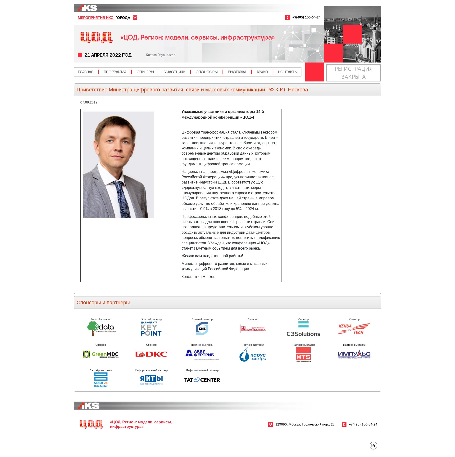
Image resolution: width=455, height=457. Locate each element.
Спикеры (145, 72)
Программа (115, 72)
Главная (85, 72)
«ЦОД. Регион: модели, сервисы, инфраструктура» (198, 37)
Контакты (287, 72)
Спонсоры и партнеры (103, 302)
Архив (262, 72)
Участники (174, 72)
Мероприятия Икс (96, 17)
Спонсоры (207, 72)
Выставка (237, 72)
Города (122, 17)
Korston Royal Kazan (160, 55)
